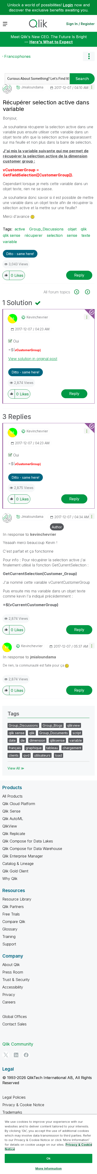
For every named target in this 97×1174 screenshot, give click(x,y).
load (58, 755)
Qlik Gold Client (15, 871)
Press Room (12, 972)
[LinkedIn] (16, 1054)
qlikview (73, 725)
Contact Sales (14, 1024)
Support (9, 944)
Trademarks (12, 1112)
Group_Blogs (52, 725)
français (15, 748)
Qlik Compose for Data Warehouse (32, 848)
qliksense (57, 740)
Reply (79, 275)
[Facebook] (26, 1054)
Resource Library (16, 899)
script (77, 733)
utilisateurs (42, 755)
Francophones (17, 56)
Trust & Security (16, 979)
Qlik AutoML (12, 818)
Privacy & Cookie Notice (23, 1104)
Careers (9, 1002)
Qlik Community (17, 1044)
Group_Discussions (46, 229)
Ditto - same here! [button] (20, 254)
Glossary (9, 929)
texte (85, 235)
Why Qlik (9, 878)
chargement (72, 748)
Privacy (8, 994)
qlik (84, 229)
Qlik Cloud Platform (18, 803)
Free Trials (11, 914)
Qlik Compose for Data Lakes (27, 841)
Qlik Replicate (13, 833)
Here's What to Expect (51, 42)
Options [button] (89, 56)
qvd (26, 755)
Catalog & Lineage (18, 863)
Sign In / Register (80, 24)
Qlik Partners (13, 906)
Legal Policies (14, 1097)
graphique (34, 748)
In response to (29, 534)
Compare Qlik (13, 921)
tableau (52, 748)
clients (14, 755)
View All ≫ (16, 768)
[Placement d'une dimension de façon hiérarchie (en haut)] (87, 291)
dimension (37, 740)
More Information (48, 1168)
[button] (92, 87)
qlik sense (11, 235)
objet (72, 229)
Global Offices (14, 1016)
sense (72, 235)
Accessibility (12, 987)
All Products (12, 796)
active (20, 229)
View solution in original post (32, 358)
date (12, 740)
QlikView (9, 826)
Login (68, 5)
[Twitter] (5, 1054)
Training (9, 936)
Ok (48, 1158)
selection (55, 235)
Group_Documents (53, 733)
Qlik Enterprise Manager (22, 856)
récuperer (33, 235)
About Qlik (11, 964)
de (22, 740)
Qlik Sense (11, 811)
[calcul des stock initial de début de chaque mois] (79, 291)
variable (10, 241)
